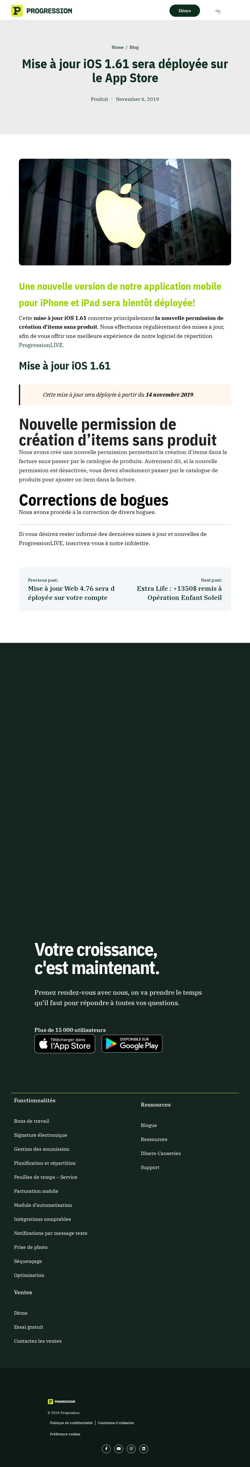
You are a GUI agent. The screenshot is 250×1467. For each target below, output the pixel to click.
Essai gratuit (28, 1327)
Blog (134, 47)
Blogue (149, 1125)
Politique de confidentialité (71, 1423)
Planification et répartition (45, 1163)
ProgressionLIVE (41, 345)
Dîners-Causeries (161, 1153)
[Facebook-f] (106, 1448)
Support (150, 1167)
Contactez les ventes (38, 1341)
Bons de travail (31, 1121)
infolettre (137, 543)
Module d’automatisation (43, 1205)
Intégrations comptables (42, 1219)
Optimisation (29, 1275)
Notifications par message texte (51, 1233)
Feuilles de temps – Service (45, 1177)
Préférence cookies (65, 1434)
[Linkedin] (143, 1448)
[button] (218, 11)
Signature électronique (40, 1135)
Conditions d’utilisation (116, 1423)
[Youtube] (118, 1448)
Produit (99, 99)
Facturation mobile (36, 1191)
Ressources (154, 1139)
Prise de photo (31, 1247)
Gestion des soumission (41, 1149)
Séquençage (28, 1261)
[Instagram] (131, 1448)
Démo (20, 1313)
